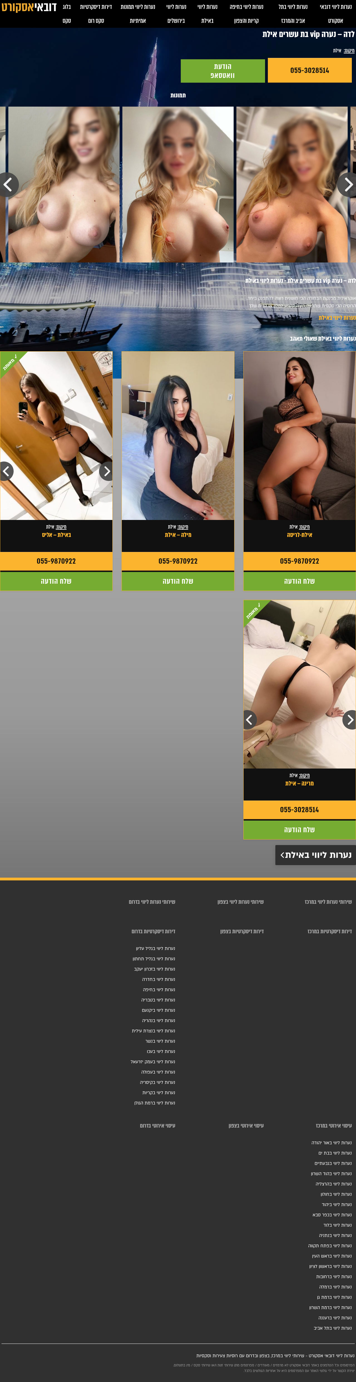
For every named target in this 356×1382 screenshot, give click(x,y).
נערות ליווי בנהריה (158, 1021)
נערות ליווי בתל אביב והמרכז (293, 14)
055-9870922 (299, 561)
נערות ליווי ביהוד (337, 1205)
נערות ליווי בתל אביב (333, 1328)
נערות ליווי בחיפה (159, 990)
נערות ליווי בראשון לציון (330, 1266)
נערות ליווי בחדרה (158, 979)
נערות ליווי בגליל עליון (155, 949)
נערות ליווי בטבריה (158, 1000)
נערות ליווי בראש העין (332, 1256)
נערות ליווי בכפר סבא (332, 1215)
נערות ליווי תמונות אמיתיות (138, 14)
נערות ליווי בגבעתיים (333, 1163)
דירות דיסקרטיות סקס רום (96, 14)
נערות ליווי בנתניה (335, 1236)
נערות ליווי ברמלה (335, 1287)
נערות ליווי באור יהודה (332, 1143)
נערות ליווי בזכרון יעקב (154, 969)
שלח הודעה (299, 581)
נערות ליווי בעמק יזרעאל (153, 1062)
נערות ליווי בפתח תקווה (330, 1246)
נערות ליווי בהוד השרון (331, 1174)
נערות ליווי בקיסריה (157, 1082)
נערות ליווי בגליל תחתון (154, 959)
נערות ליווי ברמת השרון (330, 1308)
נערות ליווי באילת (207, 14)
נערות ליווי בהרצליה (334, 1184)
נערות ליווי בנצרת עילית (153, 1031)
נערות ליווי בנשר (160, 1041)
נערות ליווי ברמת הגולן (154, 1103)
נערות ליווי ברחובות (334, 1277)
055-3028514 (309, 70)
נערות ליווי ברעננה (335, 1318)
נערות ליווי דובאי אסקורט (336, 14)
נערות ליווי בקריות (158, 1093)
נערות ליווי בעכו (161, 1052)
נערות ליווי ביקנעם (158, 1010)
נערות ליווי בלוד (337, 1225)
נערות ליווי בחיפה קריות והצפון (246, 14)
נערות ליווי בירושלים (176, 14)
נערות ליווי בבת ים (335, 1153)
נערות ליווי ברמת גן (334, 1297)
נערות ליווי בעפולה (158, 1072)
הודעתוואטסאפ (223, 71)
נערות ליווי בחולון (336, 1194)
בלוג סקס (67, 14)
